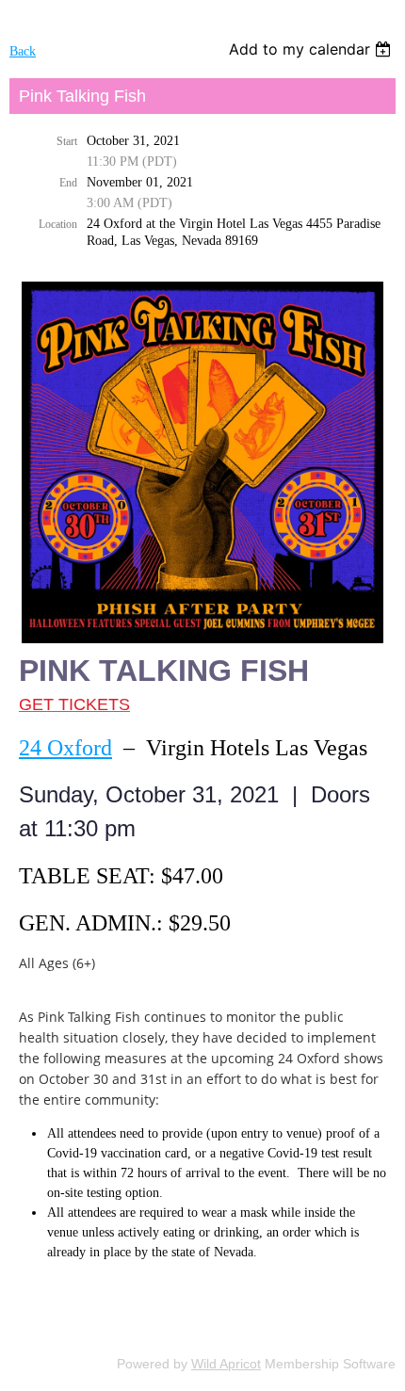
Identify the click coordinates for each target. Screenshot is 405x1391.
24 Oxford (65, 748)
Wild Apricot (226, 1363)
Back (22, 51)
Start (67, 141)
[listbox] (312, 49)
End (68, 182)
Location (58, 224)
